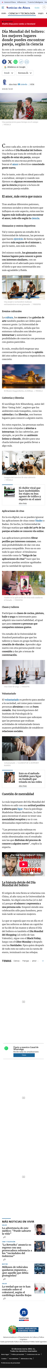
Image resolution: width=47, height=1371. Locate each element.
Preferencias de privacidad (10, 1363)
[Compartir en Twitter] (10, 62)
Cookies (4, 1358)
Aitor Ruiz (13, 84)
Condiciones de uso (33, 1354)
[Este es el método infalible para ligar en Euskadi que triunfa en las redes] (9, 777)
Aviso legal (5, 1354)
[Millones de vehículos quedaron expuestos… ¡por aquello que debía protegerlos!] (39, 1268)
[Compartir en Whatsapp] (15, 62)
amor (34, 960)
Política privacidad (17, 1354)
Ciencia (16, 960)
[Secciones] (3, 8)
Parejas (25, 960)
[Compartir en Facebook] (4, 62)
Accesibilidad (13, 1358)
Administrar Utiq (26, 1358)
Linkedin (23, 84)
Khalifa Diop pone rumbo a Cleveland (18, 24)
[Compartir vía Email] (27, 62)
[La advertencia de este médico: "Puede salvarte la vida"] (39, 1229)
